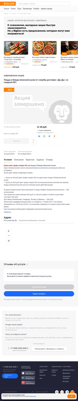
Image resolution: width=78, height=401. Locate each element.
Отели (13, 9)
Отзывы (49, 159)
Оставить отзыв (39, 287)
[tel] (67, 392)
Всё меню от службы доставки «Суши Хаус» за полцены (14, 58)
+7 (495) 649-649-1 (19, 348)
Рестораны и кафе (25, 13)
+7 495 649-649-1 (10, 367)
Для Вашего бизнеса (68, 370)
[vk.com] (57, 392)
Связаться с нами (8, 376)
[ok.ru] (62, 392)
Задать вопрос (39, 294)
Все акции (66, 381)
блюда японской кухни (46, 165)
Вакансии (42, 375)
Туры (19, 9)
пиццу (33, 165)
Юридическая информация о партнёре (32, 220)
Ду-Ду (14, 220)
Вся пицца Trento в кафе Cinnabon (43, 57)
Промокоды (27, 9)
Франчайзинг (66, 373)
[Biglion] (10, 4)
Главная (6, 13)
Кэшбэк (36, 9)
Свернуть (7, 212)
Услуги (6, 9)
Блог (41, 378)
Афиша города (46, 9)
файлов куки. (33, 396)
